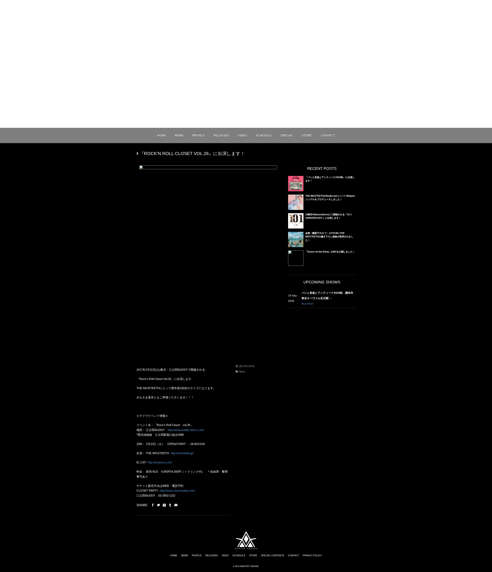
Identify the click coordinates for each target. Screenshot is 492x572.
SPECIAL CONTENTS (272, 555)
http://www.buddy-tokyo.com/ (186, 430)
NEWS (179, 135)
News (242, 371)
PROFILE (198, 135)
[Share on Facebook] (152, 505)
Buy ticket (307, 303)
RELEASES (221, 135)
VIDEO (242, 135)
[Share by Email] (175, 505)
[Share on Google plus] (164, 505)
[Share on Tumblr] (170, 505)
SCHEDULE (264, 135)
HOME (161, 135)
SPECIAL (287, 135)
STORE (307, 135)
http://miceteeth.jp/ (182, 453)
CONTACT (328, 135)
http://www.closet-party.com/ (177, 490)
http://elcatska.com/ (160, 462)
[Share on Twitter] (158, 505)
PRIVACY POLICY (312, 555)
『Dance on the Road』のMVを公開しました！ (330, 251)
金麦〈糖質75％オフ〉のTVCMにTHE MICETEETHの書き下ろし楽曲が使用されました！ (329, 237)
